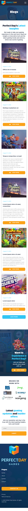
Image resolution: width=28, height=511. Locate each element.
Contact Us (14, 488)
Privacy (4, 494)
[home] (9, 3)
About (3, 475)
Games (3, 473)
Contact (4, 481)
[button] (25, 3)
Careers (4, 478)
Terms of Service (6, 496)
